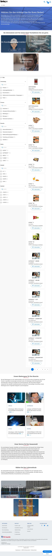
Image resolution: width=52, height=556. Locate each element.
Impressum (17, 550)
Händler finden (17, 529)
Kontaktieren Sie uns (19, 527)
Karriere (28, 531)
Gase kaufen (4, 525)
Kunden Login (17, 525)
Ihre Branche (4, 527)
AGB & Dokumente (26, 550)
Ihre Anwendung (5, 529)
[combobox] (44, 2)
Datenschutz (34, 550)
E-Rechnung (17, 532)
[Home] (5, 537)
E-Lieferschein (17, 534)
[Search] (44, 2)
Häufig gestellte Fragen (30, 526)
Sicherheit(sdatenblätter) (6, 532)
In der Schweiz (30, 529)
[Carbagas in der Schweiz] (4, 2)
